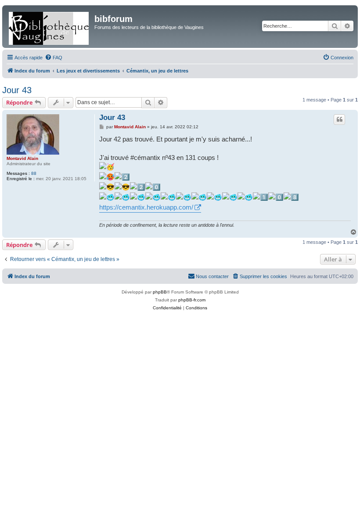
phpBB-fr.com (191, 299)
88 (33, 173)
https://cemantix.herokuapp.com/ (146, 207)
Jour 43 (17, 90)
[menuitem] (53, 57)
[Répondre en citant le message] (339, 119)
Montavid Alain (22, 158)
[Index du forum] (49, 26)
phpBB (160, 292)
